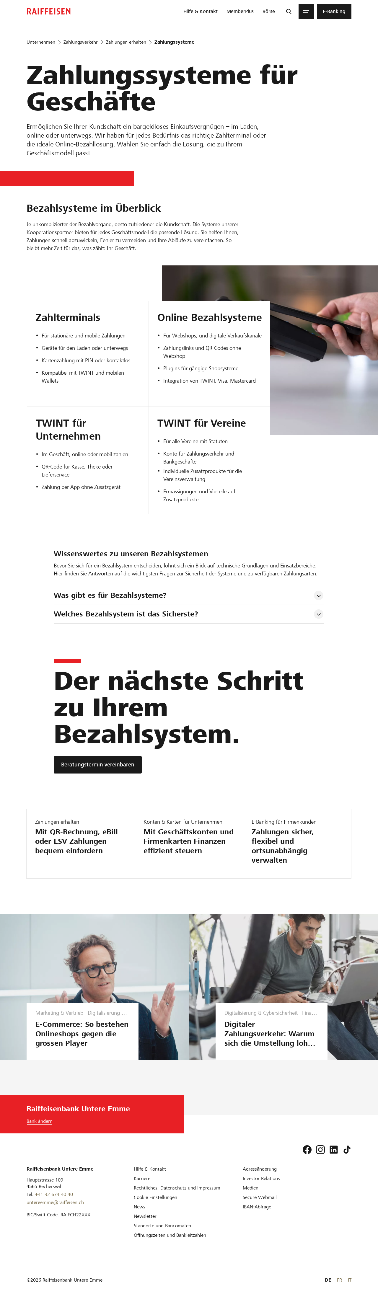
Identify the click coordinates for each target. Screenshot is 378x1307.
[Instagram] (320, 1149)
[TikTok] (347, 1149)
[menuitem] (200, 11)
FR (339, 1280)
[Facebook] (307, 1149)
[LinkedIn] (333, 1149)
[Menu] (306, 11)
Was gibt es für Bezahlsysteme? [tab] (110, 595)
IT (349, 1280)
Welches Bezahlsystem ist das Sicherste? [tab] (126, 614)
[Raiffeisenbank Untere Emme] (48, 11)
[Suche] (289, 11)
